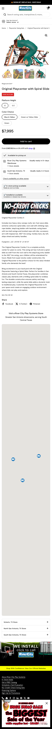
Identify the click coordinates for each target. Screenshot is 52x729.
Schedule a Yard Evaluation (12, 685)
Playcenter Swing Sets (16, 28)
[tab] (13, 166)
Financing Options (9, 690)
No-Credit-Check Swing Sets (13, 688)
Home (4, 28)
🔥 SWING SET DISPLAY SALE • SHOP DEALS (26, 2)
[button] (47, 8)
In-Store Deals (7, 680)
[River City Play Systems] (25, 8)
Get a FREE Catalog (9, 682)
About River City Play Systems (13, 677)
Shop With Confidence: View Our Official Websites (26, 668)
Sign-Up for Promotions (11, 693)
